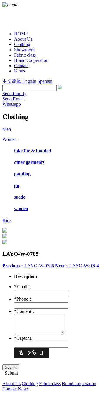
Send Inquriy (14, 93)
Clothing (30, 383)
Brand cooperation (79, 383)
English (29, 81)
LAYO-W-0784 (77, 265)
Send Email (13, 98)
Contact (9, 388)
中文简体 (11, 81)
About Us (11, 383)
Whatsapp (11, 104)
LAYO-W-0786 (28, 265)
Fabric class (50, 383)
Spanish (45, 81)
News (23, 388)
